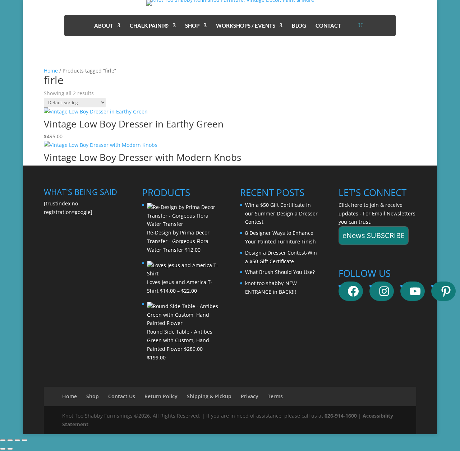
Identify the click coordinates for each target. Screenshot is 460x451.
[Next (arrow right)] (10, 449)
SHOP (192, 26)
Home (51, 70)
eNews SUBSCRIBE (373, 235)
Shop (92, 396)
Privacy (249, 396)
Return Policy (161, 396)
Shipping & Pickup (209, 396)
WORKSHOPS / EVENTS (245, 26)
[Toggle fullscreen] (10, 440)
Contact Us (121, 396)
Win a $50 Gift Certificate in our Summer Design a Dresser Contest (281, 213)
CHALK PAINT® (149, 26)
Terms (275, 396)
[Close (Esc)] (24, 440)
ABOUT (103, 26)
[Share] (17, 440)
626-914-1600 (341, 415)
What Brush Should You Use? (280, 272)
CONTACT (328, 26)
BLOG (299, 26)
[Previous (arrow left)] (3, 449)
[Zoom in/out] (3, 440)
